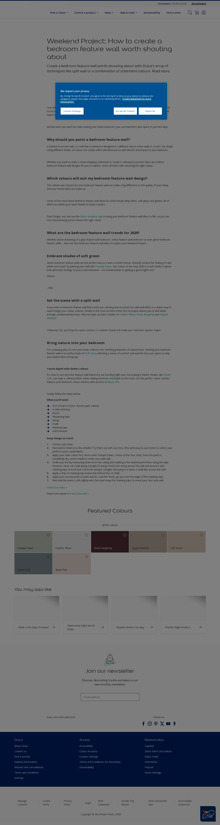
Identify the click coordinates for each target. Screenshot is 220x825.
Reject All (150, 111)
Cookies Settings (72, 111)
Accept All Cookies (125, 111)
